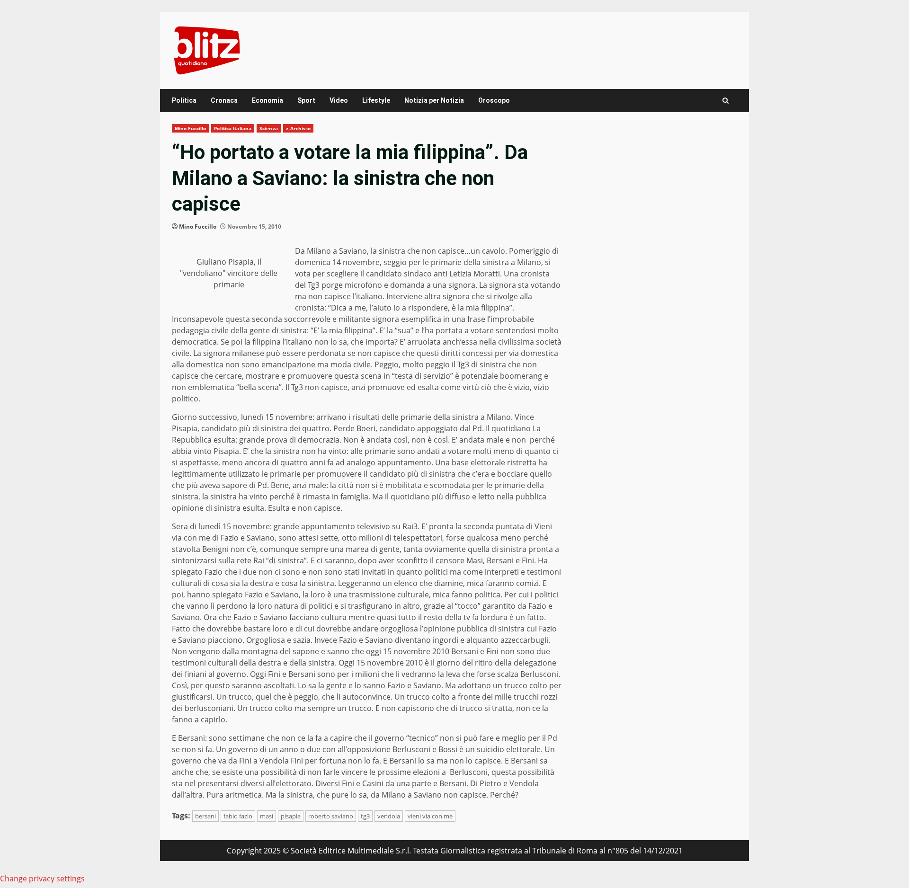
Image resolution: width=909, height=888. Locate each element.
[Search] (725, 100)
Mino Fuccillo (190, 128)
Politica (184, 100)
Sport (306, 100)
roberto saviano (330, 816)
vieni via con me (430, 816)
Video (339, 100)
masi (266, 816)
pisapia (291, 816)
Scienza (268, 128)
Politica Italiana (232, 128)
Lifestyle (376, 100)
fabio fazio (237, 816)
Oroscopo (494, 100)
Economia (267, 100)
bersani (205, 816)
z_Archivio (298, 128)
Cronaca (224, 100)
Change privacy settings (42, 878)
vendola (388, 816)
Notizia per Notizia (434, 100)
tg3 (365, 816)
